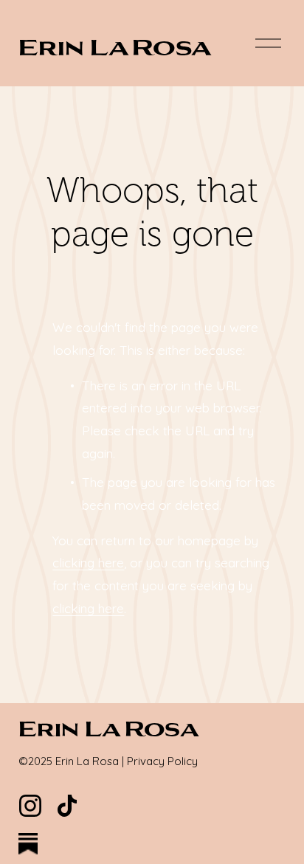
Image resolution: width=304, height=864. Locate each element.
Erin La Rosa (115, 46)
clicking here (88, 562)
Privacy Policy (162, 761)
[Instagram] (30, 806)
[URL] (30, 845)
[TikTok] (67, 806)
